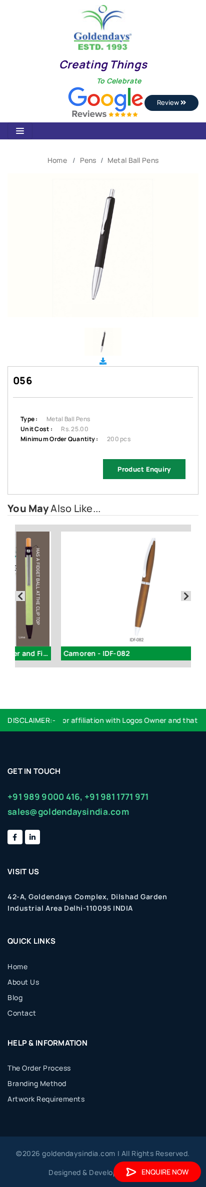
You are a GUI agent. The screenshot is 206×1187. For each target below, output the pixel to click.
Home (57, 160)
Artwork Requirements (46, 1099)
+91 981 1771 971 (116, 796)
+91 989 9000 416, (45, 796)
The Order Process (39, 1068)
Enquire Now (165, 1172)
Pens (88, 160)
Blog (15, 997)
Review (168, 102)
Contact (22, 1013)
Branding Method (37, 1083)
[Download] (103, 361)
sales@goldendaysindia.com (68, 811)
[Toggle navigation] (20, 130)
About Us (23, 982)
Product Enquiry (144, 469)
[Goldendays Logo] (103, 26)
